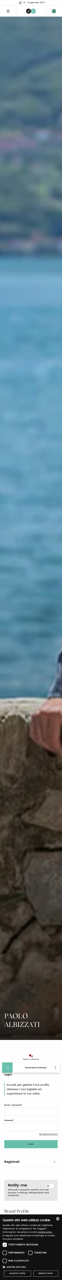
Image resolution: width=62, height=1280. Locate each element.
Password (8, 1120)
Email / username (12, 1105)
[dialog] (31, 1247)
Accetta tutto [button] (17, 1273)
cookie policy (45, 1232)
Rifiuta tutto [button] (46, 1273)
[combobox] (57, 1218)
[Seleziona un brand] (31, 11)
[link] (54, 11)
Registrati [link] (11, 1161)
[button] (31, 1267)
